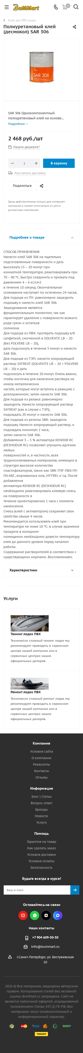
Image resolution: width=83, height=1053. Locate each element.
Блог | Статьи (42, 796)
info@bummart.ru (45, 947)
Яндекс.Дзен (46, 915)
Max (57, 915)
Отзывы (42, 777)
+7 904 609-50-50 (45, 937)
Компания (41, 743)
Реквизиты (41, 764)
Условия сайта (41, 751)
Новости (41, 816)
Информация (41, 788)
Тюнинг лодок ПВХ (26, 634)
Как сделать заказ (41, 848)
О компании (41, 758)
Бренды (41, 809)
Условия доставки (41, 855)
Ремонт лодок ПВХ (26, 692)
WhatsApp (34, 915)
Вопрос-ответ (41, 803)
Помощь (41, 833)
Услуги (41, 822)
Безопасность (41, 867)
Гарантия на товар (41, 842)
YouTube (23, 915)
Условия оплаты (41, 861)
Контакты (41, 771)
